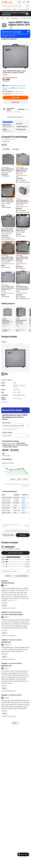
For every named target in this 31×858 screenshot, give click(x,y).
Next (14, 723)
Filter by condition (7, 432)
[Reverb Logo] (8, 2)
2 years (25, 479)
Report (4, 605)
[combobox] (13, 426)
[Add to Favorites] (11, 27)
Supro (14, 382)
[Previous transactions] (24, 525)
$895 (23, 500)
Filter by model (6, 422)
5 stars (3, 557)
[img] (21, 109)
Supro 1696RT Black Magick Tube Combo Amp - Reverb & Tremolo (14, 71)
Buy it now (15, 98)
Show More (4, 402)
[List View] (5, 145)
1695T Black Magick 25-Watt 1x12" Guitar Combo (21, 322)
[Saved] (24, 2)
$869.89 (24, 505)
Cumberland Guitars (10, 109)
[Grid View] (3, 145)
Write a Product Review (15, 553)
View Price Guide (8, 535)
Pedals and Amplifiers (24, 9)
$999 (23, 512)
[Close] (28, 31)
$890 (23, 502)
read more (14, 600)
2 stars (3, 564)
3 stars (3, 561)
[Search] (28, 6)
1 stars (3, 566)
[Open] (27, 425)
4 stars (3, 559)
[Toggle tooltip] (17, 39)
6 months (12, 479)
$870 (23, 507)
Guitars (15, 9)
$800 (23, 510)
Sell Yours (23, 535)
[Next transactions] (27, 525)
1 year (19, 479)
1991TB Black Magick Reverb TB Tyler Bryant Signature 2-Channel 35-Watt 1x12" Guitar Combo (7, 322)
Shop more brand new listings (14, 117)
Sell (19, 2)
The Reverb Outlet (6, 9)
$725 (23, 497)
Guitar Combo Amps (19, 395)
